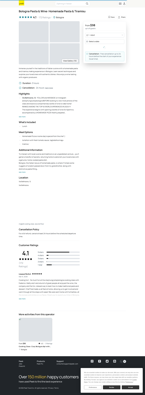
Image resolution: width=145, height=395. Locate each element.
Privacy (50, 388)
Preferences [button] (129, 382)
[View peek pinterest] (114, 361)
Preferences (93, 387)
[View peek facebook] (99, 361)
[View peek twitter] (107, 361)
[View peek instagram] (92, 361)
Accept (130, 387)
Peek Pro (40, 364)
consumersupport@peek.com (67, 364)
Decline (111, 387)
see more (22, 117)
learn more (49, 88)
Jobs (20, 364)
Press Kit (22, 366)
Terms (56, 388)
